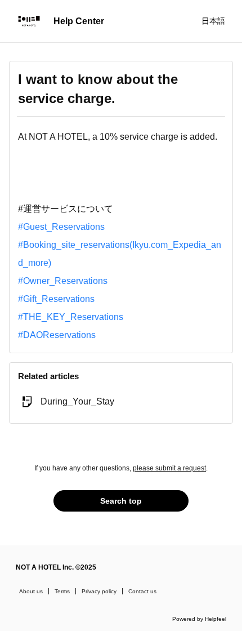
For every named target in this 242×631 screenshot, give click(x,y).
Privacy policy (99, 591)
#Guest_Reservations (61, 227)
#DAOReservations (57, 335)
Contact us (142, 591)
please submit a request (169, 468)
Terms (62, 591)
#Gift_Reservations (56, 299)
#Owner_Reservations (62, 281)
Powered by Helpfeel (199, 619)
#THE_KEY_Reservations (70, 317)
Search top (121, 500)
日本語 (213, 20)
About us (31, 591)
